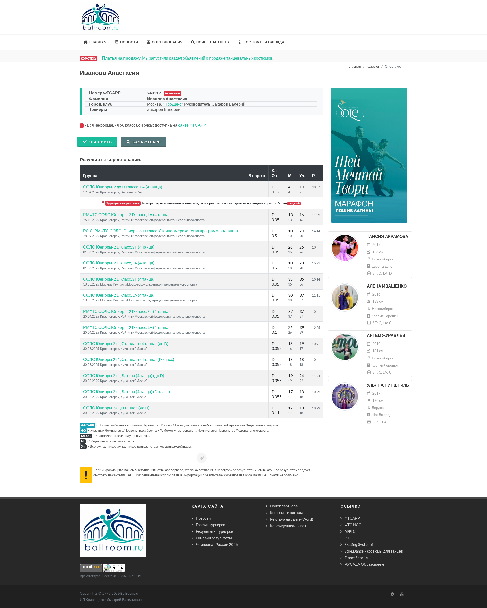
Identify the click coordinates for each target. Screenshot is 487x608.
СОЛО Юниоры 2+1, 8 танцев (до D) (116, 407)
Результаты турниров (214, 531)
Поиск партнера (284, 506)
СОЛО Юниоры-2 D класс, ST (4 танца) (118, 246)
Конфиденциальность (289, 525)
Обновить (100, 142)
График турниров (210, 524)
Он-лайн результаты (214, 538)
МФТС (350, 531)
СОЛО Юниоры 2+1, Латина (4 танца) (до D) (123, 375)
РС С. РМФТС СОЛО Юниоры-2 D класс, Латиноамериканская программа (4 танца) (160, 230)
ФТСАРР (352, 518)
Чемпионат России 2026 (217, 544)
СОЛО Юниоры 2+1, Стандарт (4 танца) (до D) (125, 343)
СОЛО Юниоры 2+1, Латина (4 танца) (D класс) (126, 391)
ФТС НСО (353, 524)
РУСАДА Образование (364, 564)
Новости (203, 518)
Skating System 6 (359, 544)
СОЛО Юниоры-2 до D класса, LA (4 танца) (122, 186)
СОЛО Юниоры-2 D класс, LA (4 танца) (118, 262)
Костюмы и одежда (286, 512)
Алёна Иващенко (387, 286)
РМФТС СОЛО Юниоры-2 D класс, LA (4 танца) (126, 214)
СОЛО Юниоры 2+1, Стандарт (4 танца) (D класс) (128, 359)
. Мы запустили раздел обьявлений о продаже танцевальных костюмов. (187, 57)
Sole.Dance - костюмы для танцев (374, 551)
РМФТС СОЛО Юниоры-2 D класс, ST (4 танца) (126, 311)
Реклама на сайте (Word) (291, 519)
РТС (348, 538)
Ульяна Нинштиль (388, 385)
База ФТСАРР (146, 142)
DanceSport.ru (357, 557)
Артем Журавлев (386, 335)
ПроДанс (172, 104)
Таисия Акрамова (387, 236)
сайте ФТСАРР (192, 125)
